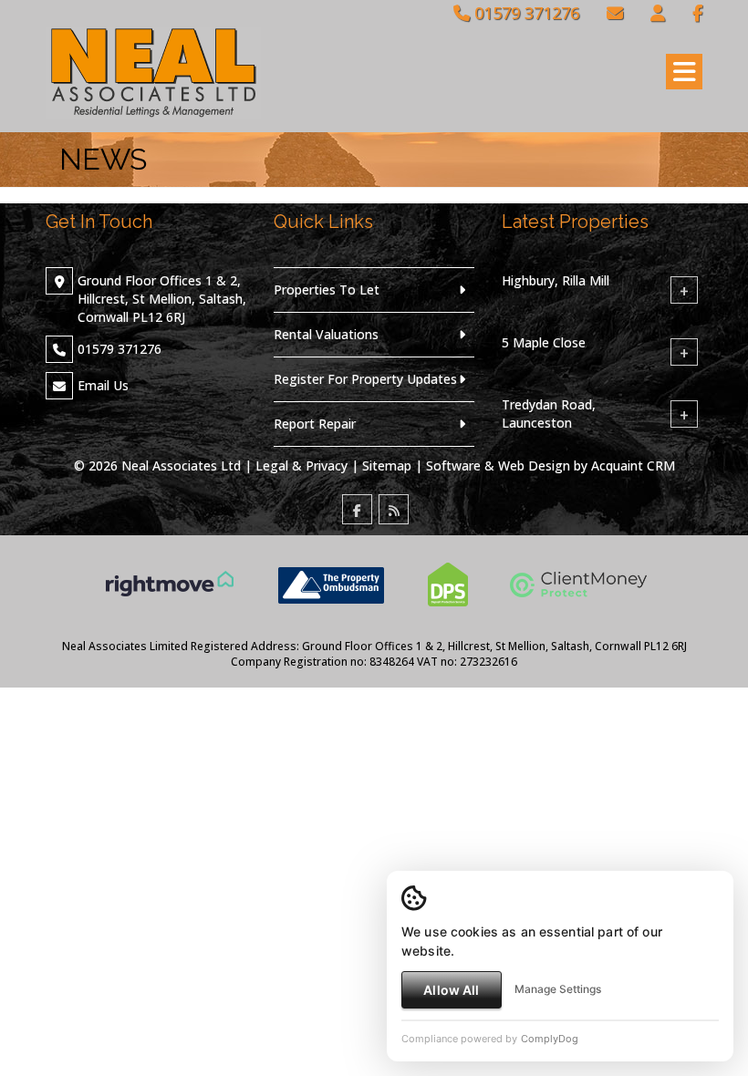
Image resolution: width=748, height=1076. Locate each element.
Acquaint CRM (633, 465)
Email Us (103, 385)
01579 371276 (524, 13)
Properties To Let (326, 289)
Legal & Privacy (301, 465)
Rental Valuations (326, 334)
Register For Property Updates (365, 379)
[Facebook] (697, 13)
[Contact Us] (657, 13)
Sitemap (386, 465)
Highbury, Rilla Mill (555, 280)
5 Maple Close (544, 342)
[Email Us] (615, 13)
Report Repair (315, 423)
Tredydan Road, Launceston (549, 413)
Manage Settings (557, 989)
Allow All (451, 990)
